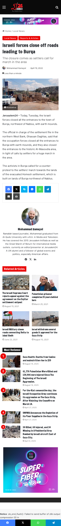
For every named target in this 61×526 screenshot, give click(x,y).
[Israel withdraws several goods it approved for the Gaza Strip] (45, 318)
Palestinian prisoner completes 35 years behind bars (45, 297)
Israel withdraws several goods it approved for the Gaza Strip (44, 332)
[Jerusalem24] (17, 7)
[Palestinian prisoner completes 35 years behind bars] (45, 283)
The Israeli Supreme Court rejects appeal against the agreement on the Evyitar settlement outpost (15, 297)
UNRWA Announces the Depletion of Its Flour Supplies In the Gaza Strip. (40, 414)
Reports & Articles (29, 38)
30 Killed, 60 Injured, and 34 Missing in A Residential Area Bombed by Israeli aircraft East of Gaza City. (39, 432)
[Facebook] (8, 189)
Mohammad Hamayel (16, 68)
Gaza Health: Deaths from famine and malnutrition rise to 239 (39, 358)
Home (7, 31)
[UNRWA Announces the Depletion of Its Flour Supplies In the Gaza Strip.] (11, 417)
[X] (16, 189)
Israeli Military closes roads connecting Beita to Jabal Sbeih (15, 332)
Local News (19, 31)
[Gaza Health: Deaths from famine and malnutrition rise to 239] (11, 361)
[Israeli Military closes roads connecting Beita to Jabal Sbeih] (15, 318)
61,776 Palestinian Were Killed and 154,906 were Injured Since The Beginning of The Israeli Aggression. (40, 376)
